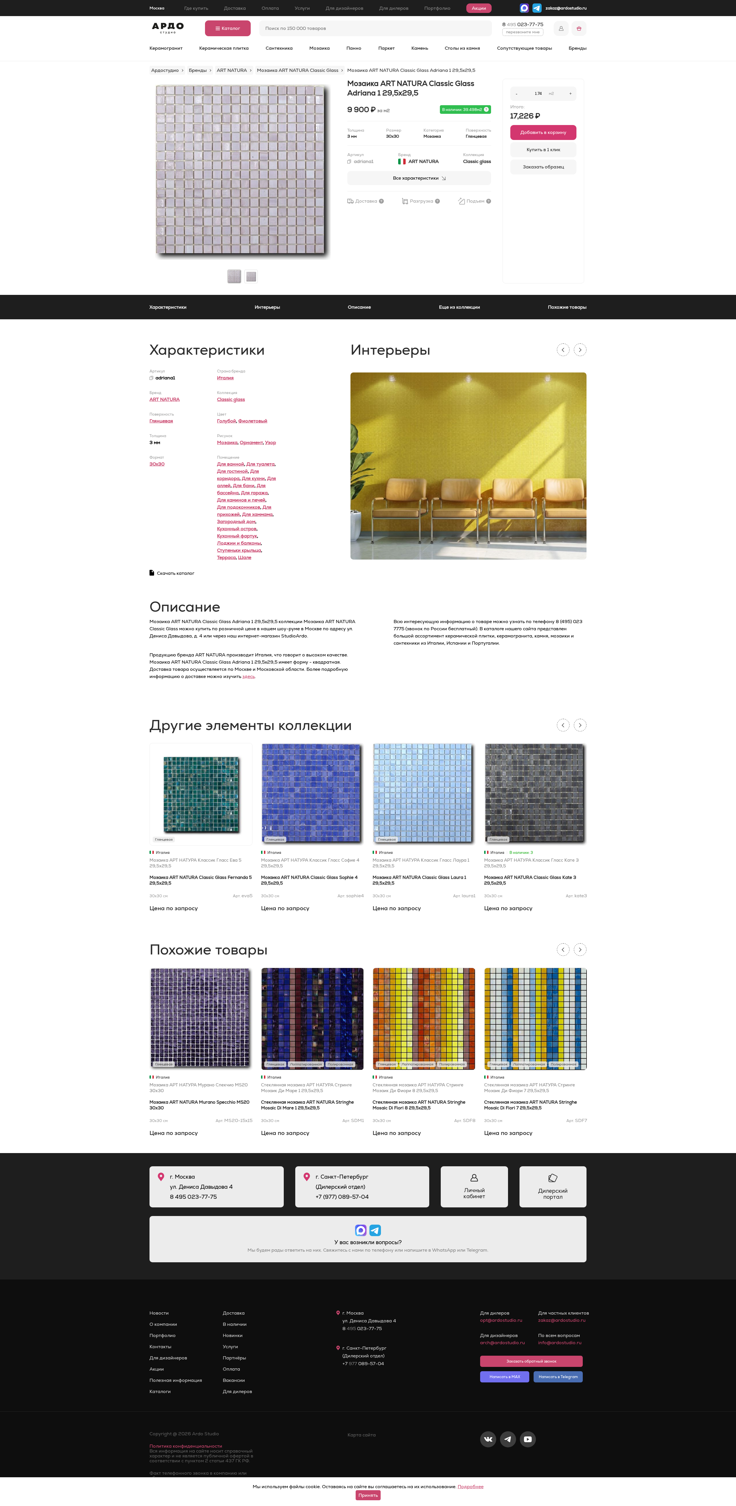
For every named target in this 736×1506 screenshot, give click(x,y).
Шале (244, 557)
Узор (270, 442)
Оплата (270, 8)
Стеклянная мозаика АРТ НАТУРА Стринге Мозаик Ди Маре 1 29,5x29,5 (306, 1087)
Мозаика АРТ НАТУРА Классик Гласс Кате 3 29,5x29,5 (531, 863)
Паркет (386, 48)
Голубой (226, 421)
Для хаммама (257, 514)
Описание (359, 307)
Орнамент (251, 442)
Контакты (160, 1346)
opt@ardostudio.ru (501, 1320)
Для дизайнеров (344, 8)
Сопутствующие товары (524, 48)
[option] (243, 172)
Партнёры (234, 1358)
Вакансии (234, 1380)
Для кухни (253, 478)
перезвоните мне (523, 31)
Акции (479, 8)
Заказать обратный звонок (532, 1361)
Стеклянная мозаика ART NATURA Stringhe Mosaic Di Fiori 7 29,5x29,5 (530, 1105)
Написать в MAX (505, 1376)
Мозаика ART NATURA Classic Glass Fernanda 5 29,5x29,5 (201, 880)
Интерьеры (267, 307)
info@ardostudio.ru (560, 1342)
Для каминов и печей (241, 500)
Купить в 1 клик (543, 150)
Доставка (235, 8)
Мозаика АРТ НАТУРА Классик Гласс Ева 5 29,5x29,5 (195, 863)
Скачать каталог (175, 573)
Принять (368, 1495)
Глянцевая (161, 421)
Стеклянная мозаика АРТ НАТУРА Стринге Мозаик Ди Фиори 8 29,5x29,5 (418, 1087)
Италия (225, 378)
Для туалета (260, 464)
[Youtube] (528, 1458)
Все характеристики (416, 178)
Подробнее (471, 1487)
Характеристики (168, 307)
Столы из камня (462, 48)
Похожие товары (567, 307)
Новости (159, 1313)
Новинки (233, 1335)
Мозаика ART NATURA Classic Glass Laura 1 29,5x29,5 (419, 880)
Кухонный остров (236, 529)
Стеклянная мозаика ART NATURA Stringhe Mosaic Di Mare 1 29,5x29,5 (307, 1105)
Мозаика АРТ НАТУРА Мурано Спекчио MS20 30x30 (199, 1087)
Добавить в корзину (543, 132)
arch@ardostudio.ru (502, 1342)
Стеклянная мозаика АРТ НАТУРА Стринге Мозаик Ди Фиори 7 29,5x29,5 (529, 1087)
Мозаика (319, 48)
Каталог (231, 28)
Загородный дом (236, 521)
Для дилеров (394, 8)
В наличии (235, 1324)
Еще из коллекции (459, 307)
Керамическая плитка (224, 48)
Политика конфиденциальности (186, 1446)
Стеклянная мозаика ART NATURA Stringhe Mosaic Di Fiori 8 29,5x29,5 (419, 1105)
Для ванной (230, 464)
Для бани (243, 486)
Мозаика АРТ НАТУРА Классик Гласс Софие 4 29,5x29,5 (310, 863)
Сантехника (279, 48)
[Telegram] (508, 1458)
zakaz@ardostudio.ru (566, 8)
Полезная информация (176, 1380)
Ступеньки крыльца (239, 550)
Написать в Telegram (558, 1376)
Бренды (577, 48)
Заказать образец (543, 167)
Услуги (302, 8)
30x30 (157, 464)
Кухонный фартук (237, 536)
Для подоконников (238, 507)
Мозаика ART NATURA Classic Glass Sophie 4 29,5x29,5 (309, 880)
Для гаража (254, 493)
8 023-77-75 (522, 24)
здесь (248, 676)
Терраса (226, 557)
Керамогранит (166, 48)
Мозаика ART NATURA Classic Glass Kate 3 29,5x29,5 (530, 880)
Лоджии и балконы (239, 543)
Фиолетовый (252, 421)
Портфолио (437, 8)
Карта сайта (362, 1435)
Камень (419, 48)
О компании (163, 1324)
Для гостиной (232, 471)
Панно (353, 48)
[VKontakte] (488, 1458)
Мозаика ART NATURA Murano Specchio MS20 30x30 (200, 1105)
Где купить (196, 8)
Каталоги (160, 1391)
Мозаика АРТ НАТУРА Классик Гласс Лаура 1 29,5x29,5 (421, 863)
